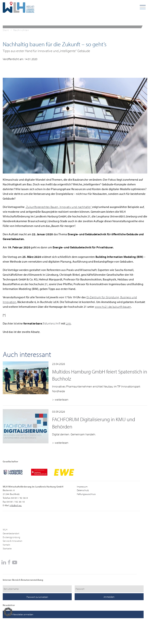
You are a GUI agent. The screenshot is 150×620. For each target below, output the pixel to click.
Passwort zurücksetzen (37, 596)
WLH (5, 529)
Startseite (7, 548)
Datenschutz (83, 490)
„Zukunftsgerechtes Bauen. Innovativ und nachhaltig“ (58, 207)
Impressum (82, 486)
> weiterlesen (60, 399)
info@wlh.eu (16, 505)
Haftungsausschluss (86, 494)
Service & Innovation (12, 540)
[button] (8, 612)
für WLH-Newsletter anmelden (19, 614)
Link (68, 323)
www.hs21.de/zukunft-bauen (113, 306)
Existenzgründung (11, 537)
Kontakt (6, 544)
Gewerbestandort (11, 533)
